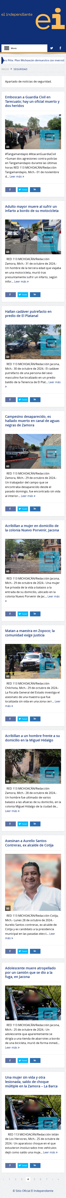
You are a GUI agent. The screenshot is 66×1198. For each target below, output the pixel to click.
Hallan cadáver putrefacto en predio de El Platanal (28, 313)
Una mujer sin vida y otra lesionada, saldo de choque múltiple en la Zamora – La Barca (31, 1081)
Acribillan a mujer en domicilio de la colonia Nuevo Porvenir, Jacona (32, 527)
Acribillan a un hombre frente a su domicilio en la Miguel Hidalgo (32, 738)
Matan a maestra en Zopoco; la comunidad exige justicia (30, 633)
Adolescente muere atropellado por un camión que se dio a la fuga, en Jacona (30, 972)
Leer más (16, 176)
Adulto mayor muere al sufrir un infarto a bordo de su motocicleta (32, 208)
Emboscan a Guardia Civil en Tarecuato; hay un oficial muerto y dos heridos (32, 101)
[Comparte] (10, 189)
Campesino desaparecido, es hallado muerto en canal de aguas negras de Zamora (32, 420)
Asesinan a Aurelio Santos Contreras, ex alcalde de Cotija (29, 843)
